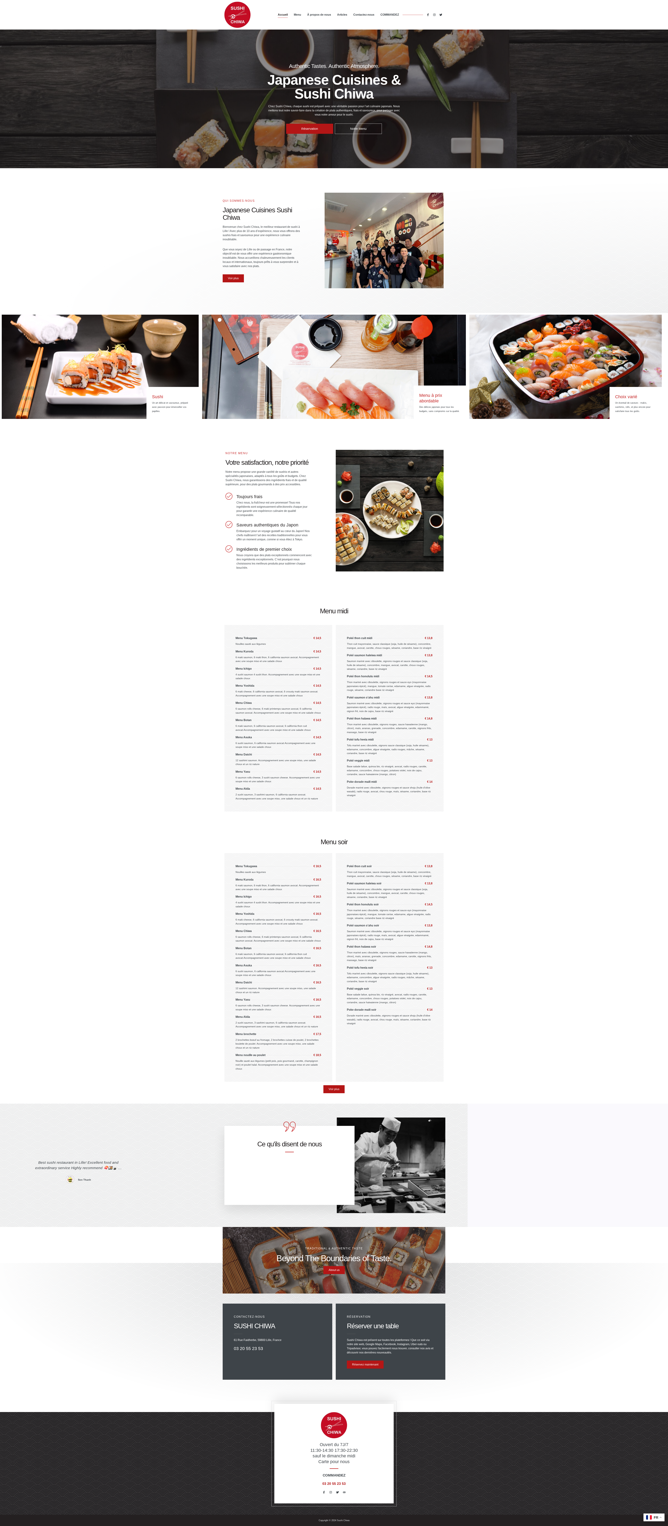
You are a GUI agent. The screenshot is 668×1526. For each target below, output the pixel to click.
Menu (297, 14)
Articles (342, 14)
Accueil (283, 14)
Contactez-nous (363, 14)
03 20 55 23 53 (334, 1484)
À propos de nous (319, 14)
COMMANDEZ (389, 14)
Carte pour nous (334, 1461)
